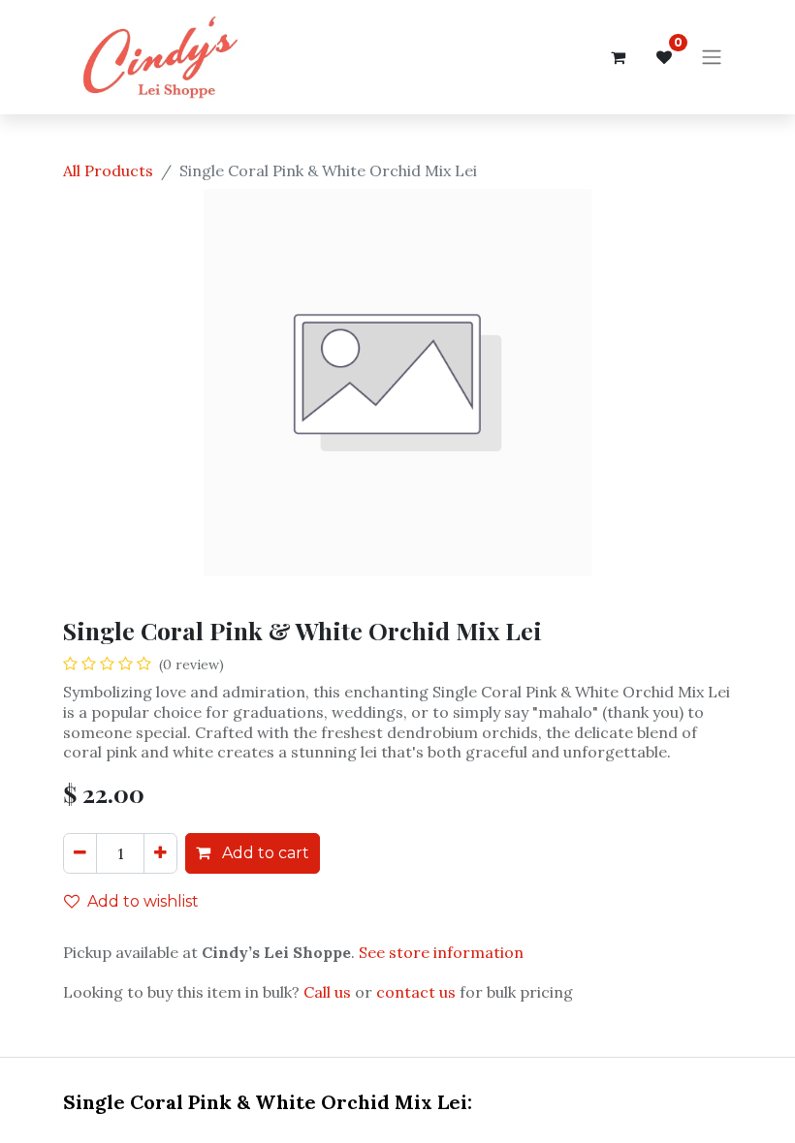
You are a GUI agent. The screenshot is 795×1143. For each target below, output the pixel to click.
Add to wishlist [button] (143, 901)
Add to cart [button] (263, 853)
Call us (327, 992)
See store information (441, 952)
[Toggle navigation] (711, 57)
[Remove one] (80, 853)
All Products (108, 170)
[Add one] (160, 853)
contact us (416, 992)
